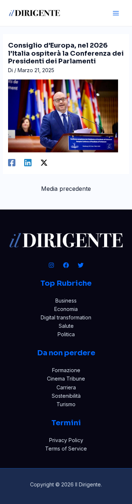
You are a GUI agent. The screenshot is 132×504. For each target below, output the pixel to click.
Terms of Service (66, 448)
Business (66, 300)
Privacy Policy (66, 440)
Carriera (66, 387)
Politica (66, 334)
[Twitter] (81, 265)
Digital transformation (66, 317)
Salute (66, 326)
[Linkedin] (28, 162)
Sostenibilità (66, 396)
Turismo (66, 404)
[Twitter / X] (44, 162)
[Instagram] (51, 265)
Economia (66, 309)
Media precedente (66, 188)
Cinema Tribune (66, 378)
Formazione (66, 370)
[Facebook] (11, 162)
